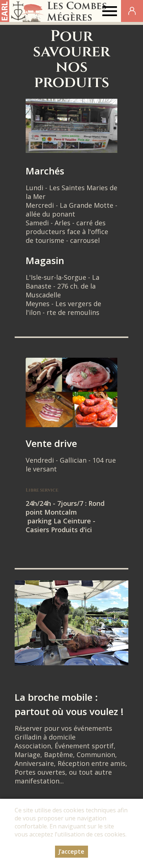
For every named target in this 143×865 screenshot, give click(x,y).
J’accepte (71, 851)
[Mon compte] (132, 11)
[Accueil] (54, 11)
